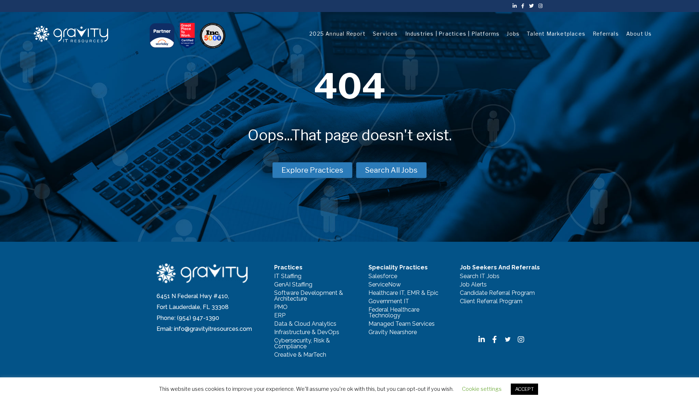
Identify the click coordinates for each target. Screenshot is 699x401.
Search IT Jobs (479, 276)
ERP (279, 316)
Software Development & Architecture (308, 296)
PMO (281, 307)
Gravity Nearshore (392, 332)
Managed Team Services (401, 324)
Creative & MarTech (300, 355)
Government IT (388, 301)
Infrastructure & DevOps (306, 332)
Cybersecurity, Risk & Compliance (302, 344)
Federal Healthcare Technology (393, 313)
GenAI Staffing (293, 285)
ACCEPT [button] (524, 389)
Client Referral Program (491, 301)
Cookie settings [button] (482, 389)
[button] (481, 339)
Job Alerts (473, 285)
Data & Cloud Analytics (305, 324)
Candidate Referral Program (497, 293)
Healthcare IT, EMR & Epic (403, 293)
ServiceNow (384, 285)
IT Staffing (287, 276)
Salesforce (382, 276)
